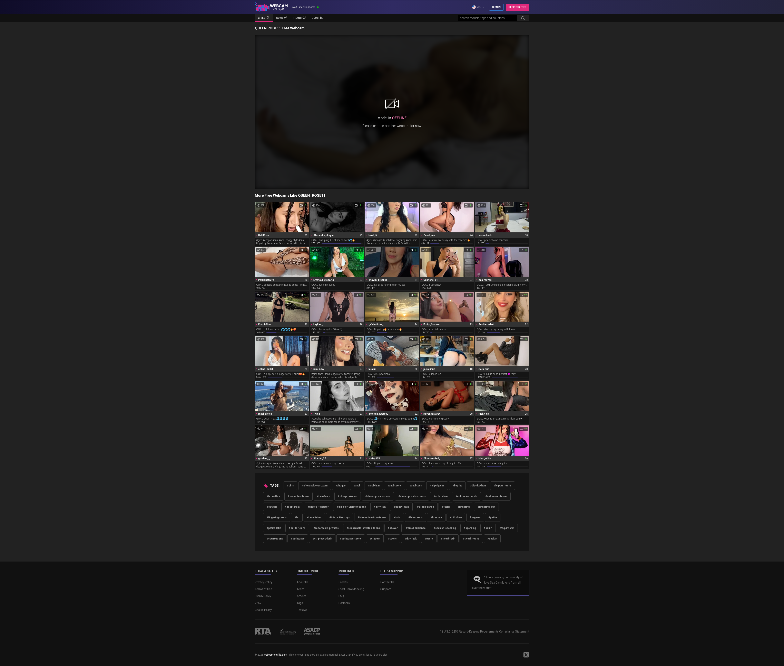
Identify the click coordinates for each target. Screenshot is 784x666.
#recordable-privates (326, 528)
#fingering (464, 506)
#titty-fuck (411, 538)
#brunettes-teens (298, 496)
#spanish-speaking (445, 528)
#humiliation (314, 517)
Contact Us (387, 582)
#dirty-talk (380, 506)
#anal (357, 485)
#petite (492, 517)
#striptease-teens (351, 538)
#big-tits (457, 485)
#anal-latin (374, 485)
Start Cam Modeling (351, 589)
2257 (258, 603)
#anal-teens (395, 485)
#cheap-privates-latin (377, 496)
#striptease (298, 538)
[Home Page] (271, 7)
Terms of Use (263, 589)
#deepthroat (292, 506)
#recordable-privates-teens (363, 528)
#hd (297, 517)
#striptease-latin (322, 538)
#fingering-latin (486, 506)
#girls (290, 485)
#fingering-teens (277, 517)
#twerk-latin (448, 538)
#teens (392, 538)
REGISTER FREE (517, 7)
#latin (397, 517)
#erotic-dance (425, 506)
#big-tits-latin (478, 485)
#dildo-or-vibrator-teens (351, 506)
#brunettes (273, 496)
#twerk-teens (471, 538)
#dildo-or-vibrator (318, 506)
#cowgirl (272, 506)
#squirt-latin (507, 528)
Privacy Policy (263, 582)
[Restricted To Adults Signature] (263, 631)
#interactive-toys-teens (372, 517)
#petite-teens (297, 528)
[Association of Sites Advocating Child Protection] (312, 631)
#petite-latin (274, 528)
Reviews (302, 609)
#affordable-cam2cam (314, 485)
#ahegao (340, 485)
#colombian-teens (496, 496)
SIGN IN (496, 7)
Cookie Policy (263, 609)
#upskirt (492, 538)
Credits (343, 582)
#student (375, 538)
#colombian (441, 496)
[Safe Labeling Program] (287, 631)
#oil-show (456, 517)
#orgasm (475, 517)
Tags (300, 603)
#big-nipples (437, 485)
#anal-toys (416, 485)
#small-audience (416, 528)
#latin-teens (415, 517)
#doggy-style (401, 506)
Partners (344, 603)
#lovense (436, 517)
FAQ (341, 596)
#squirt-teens (275, 538)
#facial (446, 506)
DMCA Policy (263, 596)
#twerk (429, 538)
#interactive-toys (339, 517)
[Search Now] (523, 18)
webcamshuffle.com (275, 654)
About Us (302, 582)
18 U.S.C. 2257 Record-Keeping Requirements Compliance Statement (484, 631)
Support (385, 589)
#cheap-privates (347, 496)
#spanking (470, 528)
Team (300, 589)
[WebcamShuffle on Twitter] (526, 655)
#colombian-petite (466, 496)
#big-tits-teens (502, 485)
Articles (301, 596)
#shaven (393, 528)
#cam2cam (323, 496)
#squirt (488, 528)
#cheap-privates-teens (412, 496)
